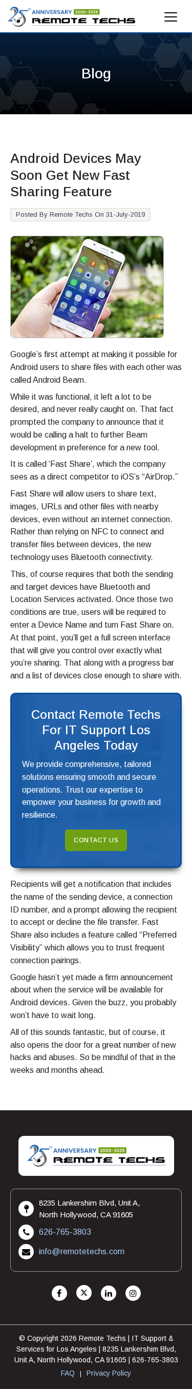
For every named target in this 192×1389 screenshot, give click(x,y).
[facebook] (59, 1293)
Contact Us (96, 840)
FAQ (68, 1373)
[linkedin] (108, 1293)
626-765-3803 (65, 1232)
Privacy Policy (109, 1373)
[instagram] (133, 1293)
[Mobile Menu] (171, 20)
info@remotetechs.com (81, 1251)
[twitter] (84, 1293)
